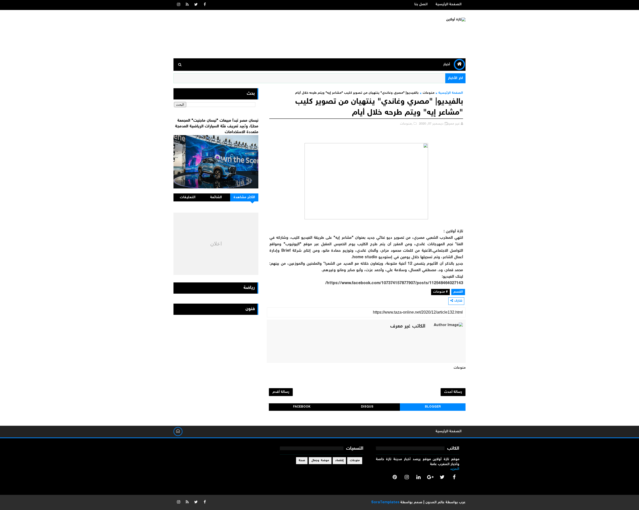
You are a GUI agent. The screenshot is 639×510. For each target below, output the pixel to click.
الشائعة (216, 197)
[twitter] (196, 5)
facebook (302, 407)
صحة (302, 460)
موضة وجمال (320, 460)
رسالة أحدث (453, 392)
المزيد (454, 469)
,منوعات (406, 124)
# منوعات (440, 292)
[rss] (187, 5)
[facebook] (204, 5)
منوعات (428, 93)
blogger (433, 407)
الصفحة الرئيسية (449, 4)
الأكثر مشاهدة (244, 197)
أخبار (446, 64)
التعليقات (187, 197)
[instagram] (178, 5)
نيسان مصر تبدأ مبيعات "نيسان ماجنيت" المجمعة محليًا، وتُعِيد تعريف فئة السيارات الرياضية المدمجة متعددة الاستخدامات (216, 126)
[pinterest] (395, 477)
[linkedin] (418, 477)
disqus (367, 407)
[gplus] (430, 477)
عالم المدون (435, 502)
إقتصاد (339, 460)
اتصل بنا (421, 4)
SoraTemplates (385, 502)
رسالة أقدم (280, 392)
